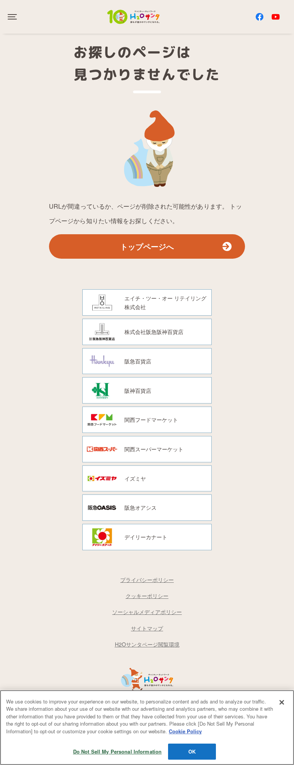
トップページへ (147, 246)
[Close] (281, 702)
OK (192, 751)
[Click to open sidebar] (13, 16)
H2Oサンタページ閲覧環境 (147, 644)
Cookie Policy (185, 731)
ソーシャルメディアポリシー (147, 612)
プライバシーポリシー (147, 579)
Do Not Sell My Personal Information (117, 751)
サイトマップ (147, 628)
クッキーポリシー (147, 596)
